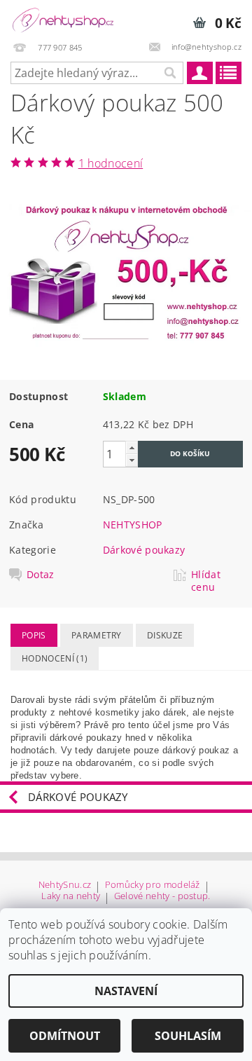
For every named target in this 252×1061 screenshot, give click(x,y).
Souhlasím (188, 1035)
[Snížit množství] (131, 460)
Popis (34, 635)
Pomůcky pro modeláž (152, 885)
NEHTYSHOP (132, 524)
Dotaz (41, 574)
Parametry (96, 635)
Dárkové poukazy (144, 549)
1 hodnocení (111, 163)
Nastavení (126, 991)
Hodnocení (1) (55, 658)
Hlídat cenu (205, 581)
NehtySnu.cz (65, 885)
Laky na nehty (70, 896)
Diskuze (165, 635)
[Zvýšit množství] (131, 447)
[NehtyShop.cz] (62, 18)
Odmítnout (64, 1035)
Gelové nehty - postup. (162, 896)
